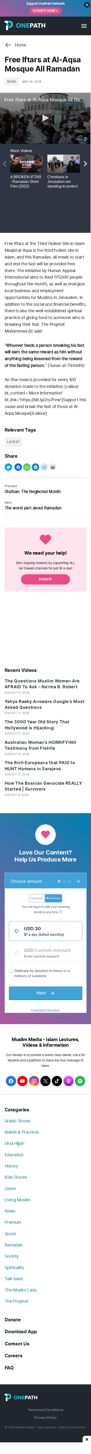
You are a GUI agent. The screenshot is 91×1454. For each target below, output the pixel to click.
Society (12, 1256)
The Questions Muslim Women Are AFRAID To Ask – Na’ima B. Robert (42, 684)
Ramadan (14, 1245)
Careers (13, 1355)
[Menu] (83, 25)
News (11, 81)
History (11, 1166)
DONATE (45, 579)
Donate (13, 1319)
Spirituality (14, 1267)
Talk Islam (14, 1279)
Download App (21, 1331)
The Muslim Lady (21, 1290)
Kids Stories (16, 1177)
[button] (8, 467)
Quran (10, 1234)
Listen (10, 1188)
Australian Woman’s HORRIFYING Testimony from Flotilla (41, 745)
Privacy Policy (45, 1417)
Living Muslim (17, 1200)
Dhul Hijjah (14, 1143)
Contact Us (17, 1344)
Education (14, 1155)
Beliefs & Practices (22, 1132)
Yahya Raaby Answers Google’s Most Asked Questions (45, 704)
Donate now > (45, 10)
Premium (13, 1222)
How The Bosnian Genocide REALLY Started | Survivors (43, 786)
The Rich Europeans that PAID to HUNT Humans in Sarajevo (40, 765)
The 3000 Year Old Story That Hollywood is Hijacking (37, 725)
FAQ (9, 1368)
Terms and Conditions (45, 1410)
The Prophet (16, 1301)
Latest (13, 442)
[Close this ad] (87, 1439)
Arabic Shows (18, 1121)
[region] (45, 630)
